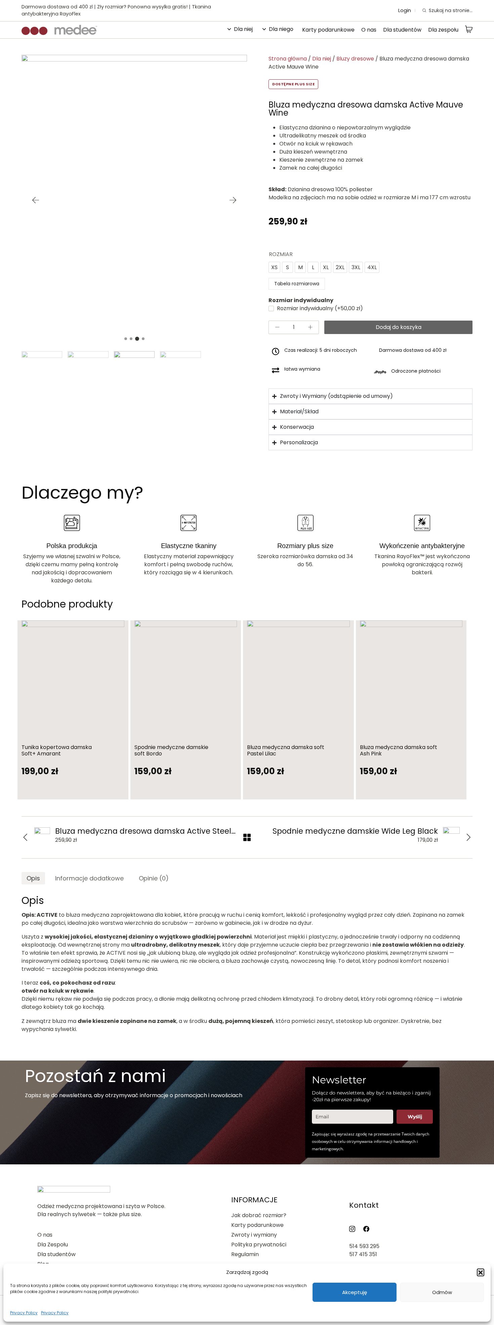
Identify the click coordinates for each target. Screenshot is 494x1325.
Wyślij (415, 1117)
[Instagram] (352, 1229)
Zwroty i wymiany (254, 1235)
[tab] (33, 878)
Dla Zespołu (52, 1244)
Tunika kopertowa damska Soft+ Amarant (57, 750)
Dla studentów (402, 30)
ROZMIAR (281, 254)
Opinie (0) (154, 878)
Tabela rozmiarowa (296, 283)
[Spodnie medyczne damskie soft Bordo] (185, 678)
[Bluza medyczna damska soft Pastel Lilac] (298, 678)
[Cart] (468, 30)
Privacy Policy (24, 1313)
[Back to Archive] (247, 837)
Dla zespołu (443, 30)
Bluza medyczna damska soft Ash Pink (398, 750)
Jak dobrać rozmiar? (258, 1215)
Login (404, 10)
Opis (33, 878)
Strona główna (288, 59)
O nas (368, 30)
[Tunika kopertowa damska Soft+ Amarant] (73, 678)
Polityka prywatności (258, 1244)
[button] (480, 1272)
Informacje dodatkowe (89, 878)
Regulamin (245, 1254)
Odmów (442, 1292)
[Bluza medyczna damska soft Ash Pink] (411, 678)
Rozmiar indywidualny (319, 308)
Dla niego (281, 29)
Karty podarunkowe (328, 30)
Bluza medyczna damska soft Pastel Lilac (285, 750)
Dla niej (243, 29)
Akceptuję (354, 1292)
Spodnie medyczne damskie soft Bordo (171, 750)
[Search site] (424, 10)
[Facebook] (366, 1229)
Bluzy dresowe (355, 59)
